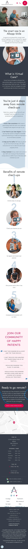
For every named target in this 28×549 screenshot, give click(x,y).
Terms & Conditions (14, 509)
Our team (8, 504)
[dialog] (2, 546)
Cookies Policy (14, 515)
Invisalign (8, 498)
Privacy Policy (14, 511)
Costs (8, 501)
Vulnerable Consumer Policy (14, 519)
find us (7, 506)
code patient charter (14, 521)
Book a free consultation (14, 405)
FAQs (20, 504)
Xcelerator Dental (13, 525)
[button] (25, 3)
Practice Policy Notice (14, 513)
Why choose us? (20, 501)
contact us (18, 506)
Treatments (20, 498)
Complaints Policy (14, 517)
